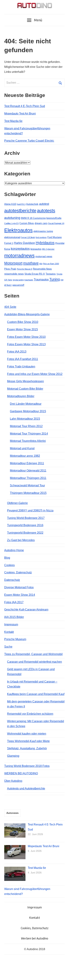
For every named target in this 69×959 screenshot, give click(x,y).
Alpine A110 (10, 204)
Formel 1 (8, 243)
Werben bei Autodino (34, 938)
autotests (46, 210)
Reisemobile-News (42, 269)
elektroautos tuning (43, 231)
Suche (8, 646)
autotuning (12, 218)
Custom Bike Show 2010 (22, 321)
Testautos (51, 274)
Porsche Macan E (24, 269)
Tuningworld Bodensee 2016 (25, 525)
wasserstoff (18, 285)
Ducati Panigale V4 (56, 223)
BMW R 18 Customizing (33, 218)
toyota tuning (18, 280)
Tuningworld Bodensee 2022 (25, 532)
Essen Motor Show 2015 (22, 329)
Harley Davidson (24, 242)
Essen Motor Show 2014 (19, 594)
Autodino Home (14, 550)
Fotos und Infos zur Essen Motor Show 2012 (34, 373)
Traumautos (41, 279)
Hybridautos (45, 243)
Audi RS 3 (21, 204)
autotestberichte (20, 210)
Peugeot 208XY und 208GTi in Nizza (30, 510)
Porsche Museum (15, 639)
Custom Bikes (26, 223)
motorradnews (19, 255)
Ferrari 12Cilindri (28, 237)
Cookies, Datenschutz (18, 572)
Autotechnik (32, 204)
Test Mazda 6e (13, 120)
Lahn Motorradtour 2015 (25, 418)
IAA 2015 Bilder (14, 617)
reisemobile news (14, 273)
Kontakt (9, 631)
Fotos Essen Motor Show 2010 (26, 336)
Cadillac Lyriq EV (11, 223)
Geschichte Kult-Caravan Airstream (26, 609)
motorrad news (43, 256)
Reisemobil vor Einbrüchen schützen (30, 713)
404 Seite (10, 306)
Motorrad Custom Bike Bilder (25, 388)
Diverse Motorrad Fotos (19, 587)
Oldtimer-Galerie (17, 503)
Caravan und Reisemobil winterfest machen (34, 661)
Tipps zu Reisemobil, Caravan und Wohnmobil (33, 654)
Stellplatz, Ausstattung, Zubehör (27, 748)
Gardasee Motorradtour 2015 (28, 411)
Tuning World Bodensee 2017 (26, 517)
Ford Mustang (54, 237)
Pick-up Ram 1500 (51, 264)
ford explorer (41, 237)
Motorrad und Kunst (22, 448)
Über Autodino (13, 780)
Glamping (13, 755)
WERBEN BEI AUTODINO (21, 773)
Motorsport (13, 263)
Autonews (12, 812)
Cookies (9, 565)
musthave (31, 263)
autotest (44, 203)
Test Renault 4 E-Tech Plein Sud (24, 106)
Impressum (11, 624)
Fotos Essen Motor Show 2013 (26, 344)
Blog (7, 557)
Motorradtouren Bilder (20, 396)
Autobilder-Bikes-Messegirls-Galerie (27, 314)
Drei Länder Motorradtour (25, 403)
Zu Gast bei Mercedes (21, 540)
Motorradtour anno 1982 (25, 455)
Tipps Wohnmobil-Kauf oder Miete (28, 741)
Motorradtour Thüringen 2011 (28, 478)
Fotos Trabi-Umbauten (21, 366)
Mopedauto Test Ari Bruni (20, 113)
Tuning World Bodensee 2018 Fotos (27, 765)
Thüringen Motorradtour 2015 (28, 492)
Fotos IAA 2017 (14, 602)
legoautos (35, 248)
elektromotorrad (12, 237)
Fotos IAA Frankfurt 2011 (22, 359)
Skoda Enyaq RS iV (34, 274)
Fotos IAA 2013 (16, 351)
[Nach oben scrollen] (63, 953)
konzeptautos (20, 248)
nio (40, 263)
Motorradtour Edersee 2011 (27, 463)
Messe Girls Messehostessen (25, 381)
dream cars (41, 223)
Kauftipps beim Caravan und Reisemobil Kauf (35, 694)
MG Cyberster (48, 249)
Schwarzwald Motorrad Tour (27, 485)
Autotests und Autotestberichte (26, 788)
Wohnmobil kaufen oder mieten (26, 733)
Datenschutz (12, 579)
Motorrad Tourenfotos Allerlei (28, 440)
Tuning (54, 279)
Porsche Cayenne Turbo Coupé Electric (29, 140)
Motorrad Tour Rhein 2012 (26, 426)
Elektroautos (18, 230)
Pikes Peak (10, 269)
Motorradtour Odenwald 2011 (28, 470)
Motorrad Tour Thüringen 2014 (29, 433)
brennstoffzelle (53, 218)
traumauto (28, 280)
